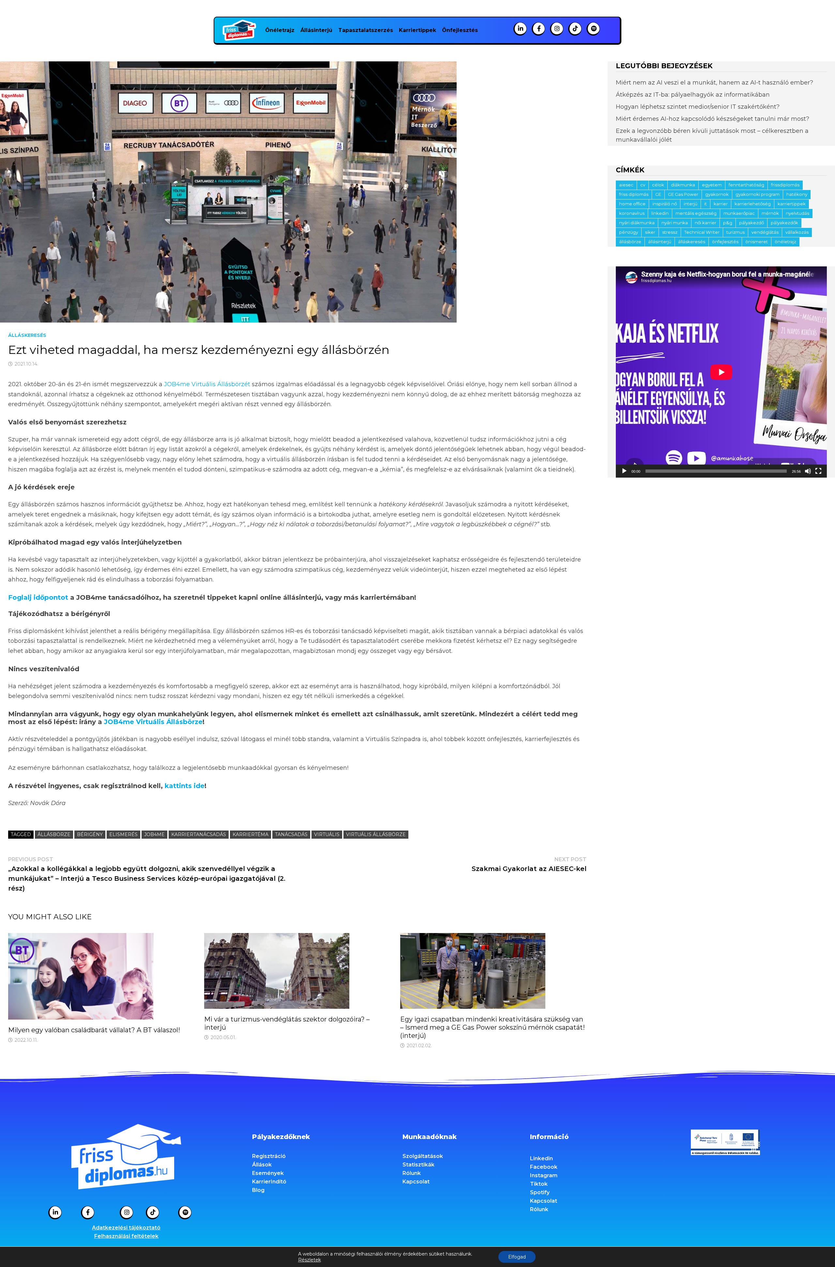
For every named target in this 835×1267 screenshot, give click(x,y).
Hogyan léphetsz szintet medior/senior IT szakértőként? (698, 106)
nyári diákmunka (637, 222)
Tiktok (539, 1184)
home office (632, 203)
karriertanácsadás (198, 834)
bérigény (90, 834)
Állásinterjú (316, 30)
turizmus (735, 232)
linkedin (660, 213)
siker (650, 232)
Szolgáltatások (422, 1156)
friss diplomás (633, 194)
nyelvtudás (797, 213)
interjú (690, 203)
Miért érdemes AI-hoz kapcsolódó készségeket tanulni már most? (712, 118)
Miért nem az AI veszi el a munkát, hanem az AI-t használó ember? (714, 82)
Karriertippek (417, 30)
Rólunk (411, 1173)
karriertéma (250, 834)
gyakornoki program (758, 194)
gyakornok (717, 194)
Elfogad (517, 1257)
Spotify (540, 1192)
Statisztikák (418, 1165)
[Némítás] (808, 471)
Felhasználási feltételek (126, 1236)
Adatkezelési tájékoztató (126, 1228)
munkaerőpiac (739, 213)
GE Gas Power (683, 194)
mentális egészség (696, 213)
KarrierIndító (269, 1182)
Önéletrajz (280, 30)
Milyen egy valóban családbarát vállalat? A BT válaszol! (94, 1030)
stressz (669, 232)
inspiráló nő (664, 203)
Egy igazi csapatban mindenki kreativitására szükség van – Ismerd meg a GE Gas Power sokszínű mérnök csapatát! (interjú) (492, 1027)
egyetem (712, 184)
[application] (721, 372)
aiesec (626, 184)
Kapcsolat (416, 1182)
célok (658, 184)
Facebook (543, 1167)
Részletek (309, 1260)
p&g (727, 222)
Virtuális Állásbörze (376, 834)
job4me (154, 834)
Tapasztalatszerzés (365, 30)
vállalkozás (797, 232)
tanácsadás (291, 834)
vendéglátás (765, 232)
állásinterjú (659, 241)
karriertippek (792, 203)
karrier (721, 203)
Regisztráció (269, 1156)
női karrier (705, 222)
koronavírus (632, 213)
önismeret (756, 241)
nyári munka (674, 222)
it (705, 203)
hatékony (796, 194)
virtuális (327, 834)
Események (268, 1173)
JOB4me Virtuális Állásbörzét (207, 384)
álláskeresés (691, 241)
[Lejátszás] (624, 471)
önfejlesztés (725, 241)
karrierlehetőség (753, 203)
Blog (258, 1190)
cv (642, 184)
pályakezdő (751, 222)
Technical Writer (702, 232)
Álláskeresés (27, 335)
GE (658, 194)
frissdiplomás (785, 184)
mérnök (770, 213)
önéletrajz (785, 241)
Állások (262, 1165)
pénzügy (628, 232)
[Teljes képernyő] (818, 471)
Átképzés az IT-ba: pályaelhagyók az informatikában (693, 94)
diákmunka (683, 184)
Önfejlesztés (460, 30)
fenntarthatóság (746, 184)
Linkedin (541, 1158)
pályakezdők (784, 222)
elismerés (123, 834)
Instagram (543, 1175)
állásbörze (54, 834)
